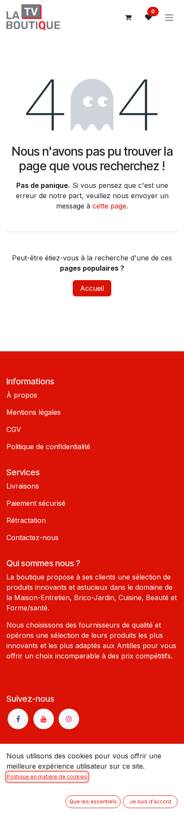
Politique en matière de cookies (47, 776)
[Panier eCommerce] (128, 17)
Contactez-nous (32, 537)
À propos (21, 395)
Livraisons (22, 486)
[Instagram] (69, 719)
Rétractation (26, 520)
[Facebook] (18, 719)
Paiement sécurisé (35, 503)
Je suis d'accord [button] (150, 801)
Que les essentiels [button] (93, 801)
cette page (109, 206)
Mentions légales (33, 412)
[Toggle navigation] (169, 17)
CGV (13, 429)
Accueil (92, 288)
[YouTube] (43, 719)
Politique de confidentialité (48, 446)
